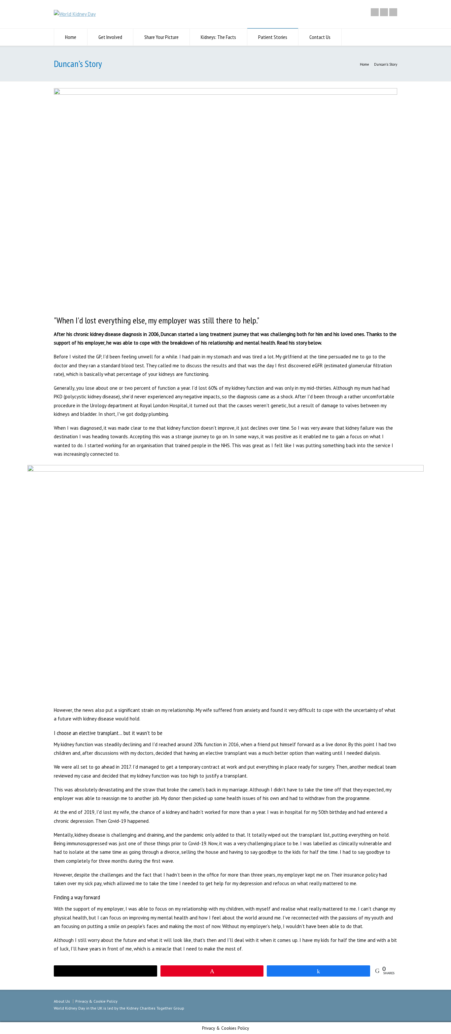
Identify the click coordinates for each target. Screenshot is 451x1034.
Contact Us (319, 37)
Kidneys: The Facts (218, 37)
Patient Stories (272, 37)
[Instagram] (393, 12)
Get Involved (110, 37)
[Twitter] (375, 12)
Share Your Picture (161, 37)
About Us (62, 1001)
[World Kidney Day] (75, 14)
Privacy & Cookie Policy (96, 1001)
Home (70, 37)
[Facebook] (384, 12)
